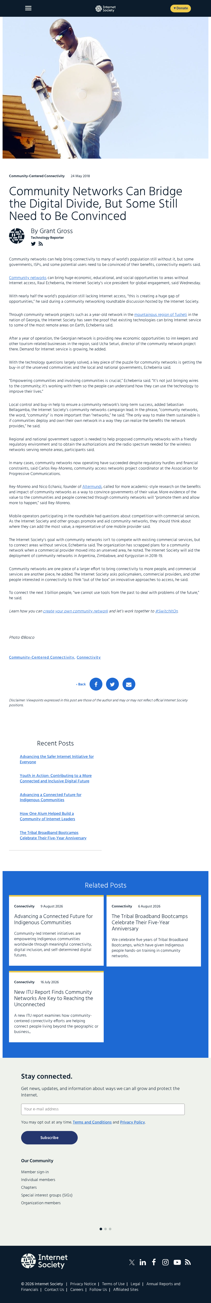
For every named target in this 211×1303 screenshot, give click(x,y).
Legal (135, 1284)
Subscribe (49, 1138)
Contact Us (54, 1289)
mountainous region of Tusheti (160, 315)
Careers (76, 1289)
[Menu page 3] (110, 1229)
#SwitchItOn (166, 611)
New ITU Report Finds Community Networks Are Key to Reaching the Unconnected (53, 998)
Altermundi (92, 486)
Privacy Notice (83, 1284)
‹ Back (81, 685)
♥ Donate (181, 8)
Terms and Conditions (92, 1122)
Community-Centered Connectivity (41, 657)
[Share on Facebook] (96, 684)
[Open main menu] (28, 8)
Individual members (38, 1180)
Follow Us (98, 1289)
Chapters (29, 1187)
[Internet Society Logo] (44, 1261)
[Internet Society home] (105, 8)
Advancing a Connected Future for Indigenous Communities (50, 797)
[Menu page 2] (105, 1229)
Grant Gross (56, 231)
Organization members (41, 1203)
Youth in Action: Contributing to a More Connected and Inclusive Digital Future (56, 778)
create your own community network (75, 611)
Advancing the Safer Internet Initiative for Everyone (57, 759)
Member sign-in (35, 1172)
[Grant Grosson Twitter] (33, 244)
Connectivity (89, 657)
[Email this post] (128, 684)
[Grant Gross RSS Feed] (41, 244)
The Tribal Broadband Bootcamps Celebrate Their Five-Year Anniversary (53, 835)
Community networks (28, 278)
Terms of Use (113, 1284)
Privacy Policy (132, 1122)
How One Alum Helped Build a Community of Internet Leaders (47, 816)
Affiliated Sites (125, 1289)
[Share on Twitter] (112, 684)
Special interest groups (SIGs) (47, 1195)
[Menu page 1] (101, 1229)
